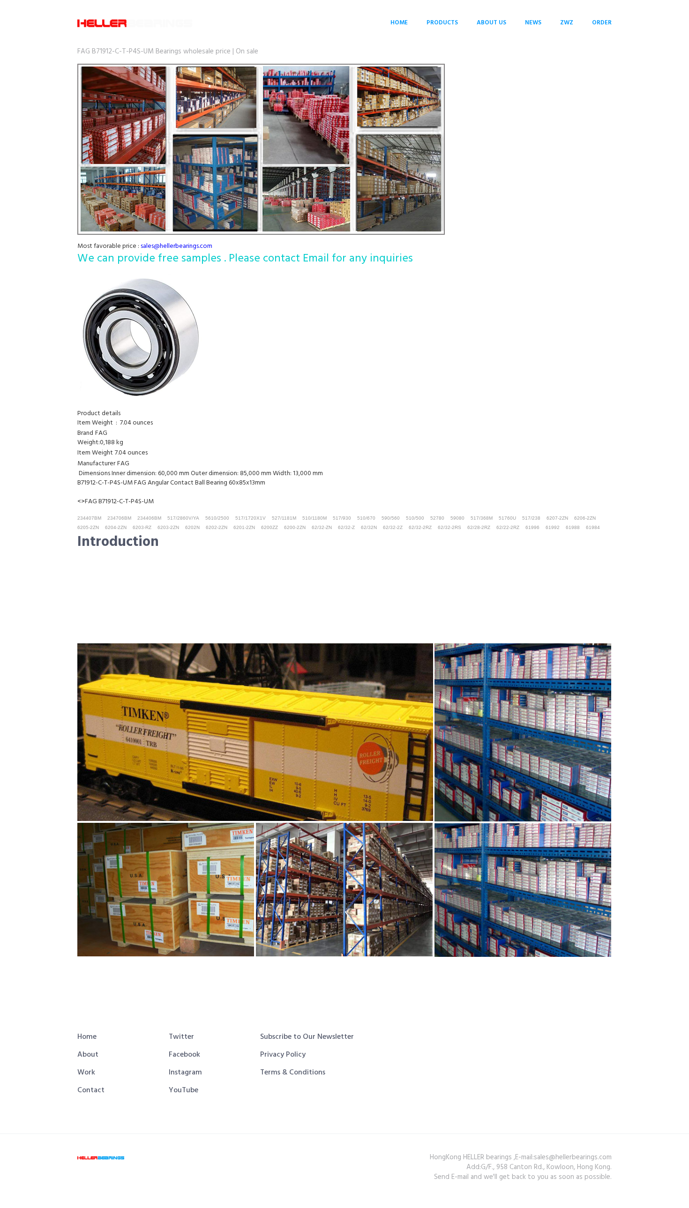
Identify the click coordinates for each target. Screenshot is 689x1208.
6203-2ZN (168, 527)
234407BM (89, 518)
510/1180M (314, 518)
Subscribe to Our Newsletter (307, 1037)
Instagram (185, 1072)
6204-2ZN (116, 527)
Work (86, 1072)
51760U (507, 518)
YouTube (183, 1090)
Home (399, 23)
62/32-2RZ (420, 527)
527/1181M (284, 518)
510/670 (366, 518)
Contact (91, 1090)
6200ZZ (269, 527)
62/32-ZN (322, 527)
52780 (437, 518)
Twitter (181, 1037)
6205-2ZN (88, 527)
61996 (532, 527)
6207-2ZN (557, 518)
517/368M (482, 518)
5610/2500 (217, 518)
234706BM (119, 518)
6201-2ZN (244, 527)
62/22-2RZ (507, 527)
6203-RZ (142, 527)
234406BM (149, 518)
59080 (457, 518)
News (533, 23)
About (87, 1055)
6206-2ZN (585, 518)
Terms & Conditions (292, 1072)
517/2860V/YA (183, 518)
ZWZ (566, 23)
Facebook (184, 1055)
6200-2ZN (295, 527)
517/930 (342, 518)
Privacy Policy (283, 1055)
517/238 (531, 518)
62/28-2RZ (478, 527)
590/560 (391, 518)
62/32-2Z (393, 527)
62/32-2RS (449, 527)
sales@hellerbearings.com (176, 246)
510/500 (415, 518)
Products (442, 23)
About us (491, 23)
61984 (593, 527)
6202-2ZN (216, 527)
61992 (553, 527)
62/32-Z (346, 527)
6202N (192, 527)
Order (602, 23)
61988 (573, 527)
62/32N (369, 527)
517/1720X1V (250, 518)
